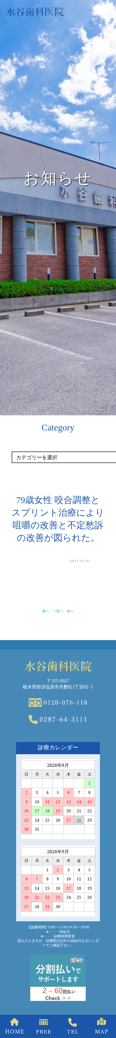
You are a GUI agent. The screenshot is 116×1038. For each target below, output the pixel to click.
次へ (70, 610)
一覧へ (58, 610)
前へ (45, 610)
